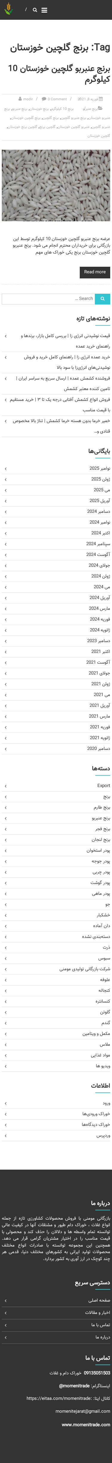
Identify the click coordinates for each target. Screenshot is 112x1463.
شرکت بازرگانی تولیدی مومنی (84, 969)
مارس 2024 (99, 608)
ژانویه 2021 (100, 738)
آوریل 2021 (100, 705)
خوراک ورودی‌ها (96, 1114)
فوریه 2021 (100, 727)
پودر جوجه (101, 861)
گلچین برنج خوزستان (22, 127)
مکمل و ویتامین (96, 1033)
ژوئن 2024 (100, 576)
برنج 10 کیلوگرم (62, 109)
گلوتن (105, 1012)
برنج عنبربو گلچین (73, 118)
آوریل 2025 (100, 501)
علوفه (105, 980)
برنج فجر (102, 829)
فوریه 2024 (100, 619)
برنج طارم (102, 807)
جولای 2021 (99, 673)
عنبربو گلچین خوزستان (74, 127)
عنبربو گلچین (101, 127)
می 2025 (102, 490)
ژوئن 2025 (100, 479)
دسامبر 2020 (98, 748)
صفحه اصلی (99, 1300)
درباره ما (103, 1337)
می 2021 (102, 695)
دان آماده (101, 926)
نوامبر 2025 (100, 468)
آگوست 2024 (98, 554)
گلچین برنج (47, 127)
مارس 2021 (99, 716)
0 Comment (57, 99)
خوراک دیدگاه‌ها (96, 1124)
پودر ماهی (101, 893)
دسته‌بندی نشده (96, 936)
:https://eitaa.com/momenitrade (60, 1398)
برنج (106, 796)
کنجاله (104, 990)
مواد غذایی (100, 1055)
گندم (106, 1023)
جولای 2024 (99, 565)
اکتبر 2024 (100, 533)
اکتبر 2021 (100, 651)
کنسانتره (103, 1001)
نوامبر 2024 (100, 522)
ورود (106, 1103)
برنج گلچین (51, 118)
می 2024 (102, 587)
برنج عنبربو (90, 109)
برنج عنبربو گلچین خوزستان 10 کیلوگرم (59, 74)
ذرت (106, 947)
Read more (95, 272)
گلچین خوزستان (99, 136)
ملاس (105, 1044)
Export (103, 786)
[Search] (102, 299)
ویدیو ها (103, 1066)
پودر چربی (101, 872)
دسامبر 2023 (98, 641)
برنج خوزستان (39, 109)
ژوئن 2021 (100, 684)
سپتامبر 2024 (98, 544)
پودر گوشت (100, 883)
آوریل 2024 (100, 598)
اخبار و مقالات (97, 1312)
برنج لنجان (101, 839)
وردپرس (103, 1135)
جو (107, 904)
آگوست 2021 (98, 662)
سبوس (104, 958)
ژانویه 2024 (100, 630)
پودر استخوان (98, 850)
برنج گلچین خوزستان (26, 118)
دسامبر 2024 (98, 511)
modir (28, 99)
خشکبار (103, 915)
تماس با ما (100, 1325)
